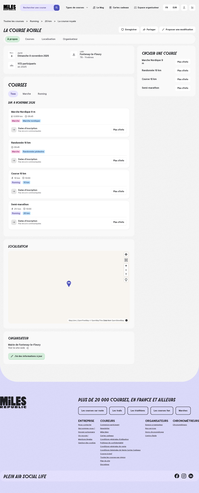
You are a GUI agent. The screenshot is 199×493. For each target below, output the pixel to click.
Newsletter (105, 428)
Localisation (48, 39)
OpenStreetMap (118, 320)
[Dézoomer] (126, 270)
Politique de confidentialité (111, 443)
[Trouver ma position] (126, 254)
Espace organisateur (154, 425)
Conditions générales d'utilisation (114, 439)
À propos (12, 39)
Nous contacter (84, 425)
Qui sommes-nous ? (86, 428)
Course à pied (106, 454)
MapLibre (72, 320)
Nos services (150, 428)
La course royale (67, 21)
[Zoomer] (126, 266)
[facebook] (178, 476)
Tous (13, 93)
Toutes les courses (13, 21)
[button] (69, 287)
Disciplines (104, 464)
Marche (27, 93)
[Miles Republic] (9, 7)
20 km (48, 21)
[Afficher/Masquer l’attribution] (126, 320)
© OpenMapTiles (96, 320)
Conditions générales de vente (113, 446)
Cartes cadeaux (107, 436)
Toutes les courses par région (112, 457)
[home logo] (13, 402)
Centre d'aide (151, 436)
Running (34, 21)
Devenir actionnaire (86, 432)
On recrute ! (83, 436)
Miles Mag (104, 432)
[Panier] (192, 7)
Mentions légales (85, 439)
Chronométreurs (180, 425)
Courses (29, 39)
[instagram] (185, 476)
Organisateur (70, 39)
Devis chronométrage (154, 432)
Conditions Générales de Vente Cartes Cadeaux (120, 450)
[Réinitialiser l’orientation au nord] (126, 274)
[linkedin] (192, 476)
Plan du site (105, 461)
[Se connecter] (184, 7)
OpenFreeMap (83, 320)
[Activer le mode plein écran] (126, 260)
